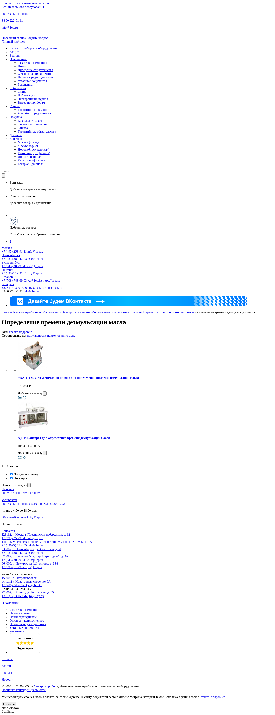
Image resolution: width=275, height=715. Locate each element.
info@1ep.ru (10, 27)
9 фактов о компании (32, 62)
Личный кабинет (13, 41)
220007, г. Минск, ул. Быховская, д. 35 (28, 592)
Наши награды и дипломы (36, 77)
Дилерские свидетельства (35, 70)
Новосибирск (11, 255)
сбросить (8, 489)
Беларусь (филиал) (30, 164)
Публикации (26, 95)
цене (72, 335)
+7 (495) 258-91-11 (14, 251)
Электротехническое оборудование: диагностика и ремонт (102, 312)
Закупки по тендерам (32, 124)
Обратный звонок (14, 38)
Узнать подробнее (213, 697)
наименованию (57, 335)
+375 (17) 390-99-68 (15, 287)
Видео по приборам (31, 102)
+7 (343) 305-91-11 (14, 266)
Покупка (16, 117)
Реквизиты (25, 84)
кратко (13, 332)
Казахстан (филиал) (31, 160)
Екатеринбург (11, 262)
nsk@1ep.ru (35, 258)
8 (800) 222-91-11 (61, 503)
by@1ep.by (36, 287)
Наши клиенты (20, 613)
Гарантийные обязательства (37, 131)
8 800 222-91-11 (12, 20)
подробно (25, 332)
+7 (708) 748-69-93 (14, 280)
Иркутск (7, 269)
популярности (36, 335)
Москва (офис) (28, 146)
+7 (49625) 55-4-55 (14, 545)
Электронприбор (44, 686)
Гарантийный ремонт (32, 109)
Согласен (9, 704)
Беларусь (8, 284)
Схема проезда (39, 503)
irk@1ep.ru (35, 273)
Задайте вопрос (37, 38)
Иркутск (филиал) (30, 156)
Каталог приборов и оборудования (33, 48)
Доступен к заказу (27, 474)
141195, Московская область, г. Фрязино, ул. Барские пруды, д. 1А (47, 541)
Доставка (16, 135)
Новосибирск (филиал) (33, 149)
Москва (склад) (28, 142)
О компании (18, 59)
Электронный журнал (33, 99)
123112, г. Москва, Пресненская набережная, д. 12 (36, 534)
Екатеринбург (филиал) (34, 153)
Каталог (7, 659)
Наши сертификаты (23, 617)
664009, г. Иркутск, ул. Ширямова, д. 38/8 (30, 563)
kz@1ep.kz (35, 280)
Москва (7, 248)
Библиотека (18, 88)
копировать (9, 500)
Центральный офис (15, 13)
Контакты (16, 138)
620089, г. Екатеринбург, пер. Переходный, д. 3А (35, 556)
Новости (24, 66)
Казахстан (9, 277)
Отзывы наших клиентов (35, 73)
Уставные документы (32, 81)
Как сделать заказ (30, 120)
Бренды (15, 55)
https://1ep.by (53, 287)
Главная (7, 312)
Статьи (22, 91)
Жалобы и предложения (34, 113)
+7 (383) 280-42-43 (14, 258)
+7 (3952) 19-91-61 (14, 273)
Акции (14, 52)
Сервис (15, 106)
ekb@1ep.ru (35, 266)
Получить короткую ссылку (21, 492)
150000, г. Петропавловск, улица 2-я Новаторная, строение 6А (26, 579)
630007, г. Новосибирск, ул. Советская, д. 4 (31, 549)
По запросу (23, 478)
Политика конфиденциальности (24, 690)
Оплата (23, 128)
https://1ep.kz (51, 280)
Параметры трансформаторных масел (169, 312)
